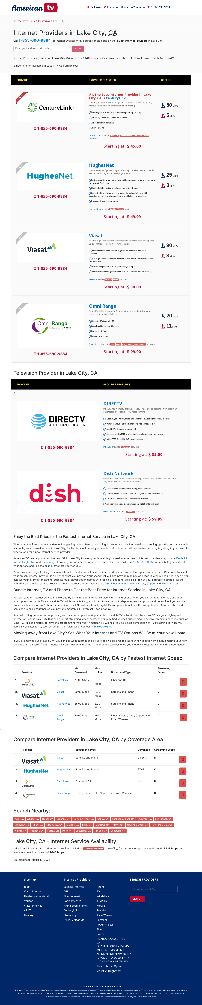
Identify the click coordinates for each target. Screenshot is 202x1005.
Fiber (114, 583)
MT (122, 950)
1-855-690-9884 (160, 7)
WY (126, 961)
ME (99, 950)
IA (98, 946)
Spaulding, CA (83, 830)
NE (107, 954)
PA (111, 957)
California (44, 21)
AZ (106, 939)
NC (98, 954)
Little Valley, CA (54, 824)
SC (115, 957)
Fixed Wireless (105, 924)
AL (98, 939)
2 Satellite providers (93, 848)
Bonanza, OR (63, 818)
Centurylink (70, 910)
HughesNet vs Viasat (36, 896)
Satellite (132, 583)
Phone (122, 583)
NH (112, 954)
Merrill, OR (118, 824)
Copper (151, 583)
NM (120, 954)
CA (110, 939)
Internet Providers (24, 21)
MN (107, 950)
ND (103, 954)
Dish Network (118, 473)
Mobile (101, 905)
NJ (116, 954)
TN (123, 957)
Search (78, 48)
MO (112, 950)
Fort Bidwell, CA (163, 818)
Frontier (101, 910)
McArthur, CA (102, 824)
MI (102, 950)
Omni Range (102, 306)
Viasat (96, 236)
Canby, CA (102, 818)
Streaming (70, 915)
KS (111, 946)
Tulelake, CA (100, 830)
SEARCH (137, 898)
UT (99, 961)
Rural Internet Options (110, 966)
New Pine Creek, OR (162, 824)
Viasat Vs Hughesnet (109, 971)
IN (107, 946)
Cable (141, 583)
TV (98, 891)
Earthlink (102, 920)
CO (114, 939)
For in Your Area (126, 7)
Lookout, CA (72, 824)
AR (102, 939)
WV (121, 961)
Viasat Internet (33, 891)
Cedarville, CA (118, 830)
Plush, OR (67, 830)
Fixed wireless (170, 583)
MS (117, 950)
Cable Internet (72, 901)
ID (101, 946)
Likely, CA (38, 824)
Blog (27, 886)
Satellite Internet (74, 886)
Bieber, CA (47, 818)
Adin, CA (19, 818)
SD (119, 957)
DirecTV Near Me (74, 920)
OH (99, 957)
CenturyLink (116, 98)
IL (104, 946)
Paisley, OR (53, 830)
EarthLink (182, 558)
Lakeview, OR (22, 824)
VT (107, 961)
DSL (107, 583)
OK (103, 957)
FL (123, 939)
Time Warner (104, 915)
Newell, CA (20, 830)
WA (112, 961)
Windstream (104, 896)
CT (118, 939)
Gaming (28, 915)
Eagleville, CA (145, 818)
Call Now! (95, 7)
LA (117, 946)
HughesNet (101, 165)
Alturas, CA (33, 818)
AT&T (27, 910)
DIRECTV (112, 404)
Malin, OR (87, 824)
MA (122, 946)
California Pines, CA (84, 818)
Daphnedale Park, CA (123, 818)
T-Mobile (102, 901)
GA (98, 942)
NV (125, 954)
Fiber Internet (72, 896)
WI (116, 961)
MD (127, 946)
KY (114, 946)
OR (107, 957)
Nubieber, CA (36, 830)
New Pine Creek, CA (137, 824)
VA (103, 961)
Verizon (28, 901)
